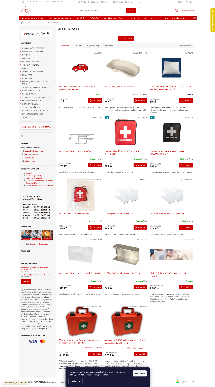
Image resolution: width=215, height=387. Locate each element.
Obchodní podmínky (99, 2)
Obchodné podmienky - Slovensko (39, 180)
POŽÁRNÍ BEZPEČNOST (31, 90)
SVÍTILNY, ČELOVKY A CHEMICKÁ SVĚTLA (35, 82)
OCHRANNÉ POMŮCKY (31, 100)
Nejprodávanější (93, 45)
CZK (179, 2)
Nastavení (75, 381)
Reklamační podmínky (122, 2)
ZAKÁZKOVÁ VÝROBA (31, 107)
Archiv (26, 281)
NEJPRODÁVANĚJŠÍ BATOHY (33, 114)
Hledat (131, 10)
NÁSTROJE (26, 68)
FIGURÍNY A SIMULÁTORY (32, 61)
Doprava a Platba (32, 183)
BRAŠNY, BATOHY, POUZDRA (33, 48)
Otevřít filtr (126, 38)
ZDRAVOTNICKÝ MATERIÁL (33, 71)
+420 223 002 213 (32, 154)
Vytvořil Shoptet (187, 381)
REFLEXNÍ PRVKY (29, 94)
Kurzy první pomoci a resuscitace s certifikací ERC (34, 269)
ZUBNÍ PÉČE (27, 75)
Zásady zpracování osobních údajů (39, 185)
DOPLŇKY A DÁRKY (30, 104)
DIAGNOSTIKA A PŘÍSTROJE (33, 51)
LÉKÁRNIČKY (27, 58)
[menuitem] (32, 18)
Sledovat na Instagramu (39, 244)
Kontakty (82, 2)
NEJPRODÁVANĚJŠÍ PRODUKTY (35, 110)
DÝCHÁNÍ (26, 55)
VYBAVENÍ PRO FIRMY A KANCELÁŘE (37, 97)
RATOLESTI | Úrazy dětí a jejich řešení (36, 275)
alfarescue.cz (30, 161)
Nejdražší (78, 45)
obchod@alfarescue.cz (34, 151)
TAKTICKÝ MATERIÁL (30, 65)
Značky (25, 117)
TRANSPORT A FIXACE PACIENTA (35, 87)
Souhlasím (140, 373)
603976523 (29, 158)
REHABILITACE (28, 78)
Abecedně (109, 45)
